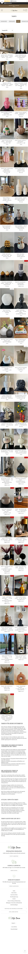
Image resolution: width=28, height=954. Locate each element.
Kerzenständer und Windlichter (17, 761)
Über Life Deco (14, 892)
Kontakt (14, 898)
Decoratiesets (4, 21)
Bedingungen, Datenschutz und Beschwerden (14, 902)
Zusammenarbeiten (14, 894)
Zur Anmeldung (13, 911)
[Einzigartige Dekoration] (14, 847)
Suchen (14, 890)
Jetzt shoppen (14, 856)
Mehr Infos (14, 870)
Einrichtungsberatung (14, 896)
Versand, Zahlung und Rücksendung (14, 900)
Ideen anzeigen (14, 886)
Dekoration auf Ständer (5, 761)
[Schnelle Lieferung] (14, 862)
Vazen (18, 21)
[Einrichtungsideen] (14, 876)
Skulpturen (3, 762)
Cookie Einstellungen (14, 904)
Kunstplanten (12, 21)
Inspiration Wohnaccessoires (14, 908)
